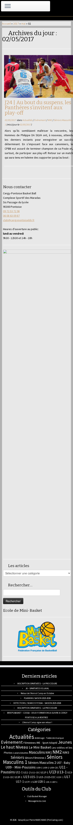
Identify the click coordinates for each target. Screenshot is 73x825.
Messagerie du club (37, 801)
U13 (52, 772)
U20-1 (41, 782)
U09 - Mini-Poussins (20, 767)
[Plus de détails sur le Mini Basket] (37, 636)
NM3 (65, 752)
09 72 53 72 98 (11, 211)
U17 (67, 776)
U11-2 (26, 772)
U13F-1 (19, 777)
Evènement (40, 120)
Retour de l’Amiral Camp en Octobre (37, 693)
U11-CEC (35, 772)
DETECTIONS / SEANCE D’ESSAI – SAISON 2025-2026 (37, 703)
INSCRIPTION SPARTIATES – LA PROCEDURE (37, 683)
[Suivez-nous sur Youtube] (28, 814)
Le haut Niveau (14, 747)
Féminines (29, 743)
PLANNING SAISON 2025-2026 (37, 698)
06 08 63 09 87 (11, 215)
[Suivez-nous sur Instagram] (24, 814)
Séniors (17, 757)
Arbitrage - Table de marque (49, 737)
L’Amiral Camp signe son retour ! (37, 722)
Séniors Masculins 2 (42, 762)
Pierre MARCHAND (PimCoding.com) (46, 819)
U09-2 (46, 767)
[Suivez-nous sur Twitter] (15, 814)
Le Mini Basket (40, 747)
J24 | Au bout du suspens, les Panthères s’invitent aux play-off (38, 107)
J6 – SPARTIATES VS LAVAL (37, 688)
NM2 (50, 120)
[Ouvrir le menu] (8, 6)
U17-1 (20, 782)
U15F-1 (59, 777)
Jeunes (65, 742)
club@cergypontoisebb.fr (18, 220)
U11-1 (19, 772)
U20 (34, 782)
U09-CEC (54, 767)
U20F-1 (54, 782)
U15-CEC (51, 777)
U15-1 (34, 777)
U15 (26, 777)
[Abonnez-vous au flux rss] (6, 814)
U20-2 (48, 782)
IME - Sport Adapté (46, 743)
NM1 (48, 752)
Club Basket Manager (37, 796)
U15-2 (42, 777)
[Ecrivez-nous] (11, 814)
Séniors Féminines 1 (35, 758)
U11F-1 (44, 772)
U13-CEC (9, 777)
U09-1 (39, 767)
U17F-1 (28, 781)
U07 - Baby (63, 763)
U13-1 (62, 772)
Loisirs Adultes (20, 752)
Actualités (27, 120)
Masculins (37, 752)
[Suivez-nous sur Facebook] (19, 814)
